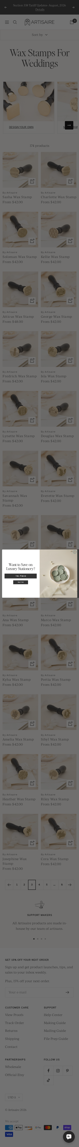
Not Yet (20, 582)
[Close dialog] (74, 552)
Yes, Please (20, 576)
